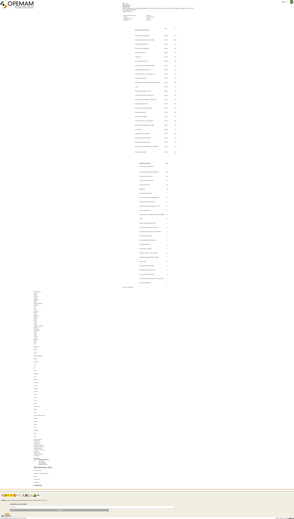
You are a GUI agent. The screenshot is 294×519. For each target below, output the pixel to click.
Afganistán (36, 299)
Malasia (35, 312)
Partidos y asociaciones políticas (41, 473)
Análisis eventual (37, 448)
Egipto (35, 334)
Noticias (35, 476)
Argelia (35, 302)
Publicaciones (37, 440)
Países (35, 297)
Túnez (35, 321)
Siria (35, 343)
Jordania (36, 336)
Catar (35, 412)
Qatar (35, 342)
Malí (35, 427)
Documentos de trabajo (39, 449)
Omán (35, 340)
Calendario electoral (38, 454)
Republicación (37, 452)
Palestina (36, 327)
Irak (35, 364)
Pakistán (36, 317)
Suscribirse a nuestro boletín (18, 504)
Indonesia (36, 305)
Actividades (36, 455)
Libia (35, 376)
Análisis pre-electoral (38, 445)
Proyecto (36, 293)
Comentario (36, 442)
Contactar (36, 296)
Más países (36, 329)
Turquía (35, 323)
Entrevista (36, 451)
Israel (35, 309)
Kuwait (35, 337)
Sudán (35, 320)
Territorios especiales (38, 326)
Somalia (35, 318)
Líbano (35, 314)
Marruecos (36, 315)
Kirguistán (36, 311)
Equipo (35, 294)
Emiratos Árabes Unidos (39, 415)
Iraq (35, 306)
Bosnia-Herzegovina (38, 303)
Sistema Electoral (38, 470)
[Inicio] (17, 5)
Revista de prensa (38, 439)
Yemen (35, 324)
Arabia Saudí (37, 330)
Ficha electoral (37, 443)
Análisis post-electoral (39, 446)
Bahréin (35, 332)
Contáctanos (44, 500)
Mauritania (36, 339)
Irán (35, 308)
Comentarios (36, 482)
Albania (35, 300)
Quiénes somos (37, 291)
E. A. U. (35, 333)
